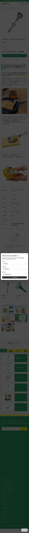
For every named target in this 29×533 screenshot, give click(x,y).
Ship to (3, 261)
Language (4, 266)
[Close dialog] (27, 254)
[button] (14, 264)
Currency (4, 272)
